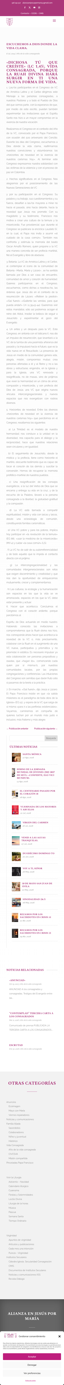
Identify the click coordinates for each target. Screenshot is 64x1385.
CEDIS (34, 13)
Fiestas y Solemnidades (21, 1194)
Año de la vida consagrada (28, 54)
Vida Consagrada (15, 1145)
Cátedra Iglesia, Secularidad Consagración (30, 1261)
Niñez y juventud (17, 1136)
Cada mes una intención (21, 1248)
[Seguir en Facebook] (25, 7)
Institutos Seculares (16, 1257)
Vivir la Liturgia (13, 1177)
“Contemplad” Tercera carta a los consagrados (31, 1015)
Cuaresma (14, 1190)
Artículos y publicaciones (21, 1244)
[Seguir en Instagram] (39, 7)
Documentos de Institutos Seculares (27, 1270)
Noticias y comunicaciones (20, 1119)
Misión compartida (18, 1158)
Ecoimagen (14, 1106)
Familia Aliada (13, 1123)
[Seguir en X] (29, 7)
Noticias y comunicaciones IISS (24, 1274)
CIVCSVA (13, 1154)
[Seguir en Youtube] (34, 7)
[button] (59, 1336)
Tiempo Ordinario (17, 1220)
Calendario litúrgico (18, 1186)
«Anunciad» (17, 980)
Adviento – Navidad (19, 1182)
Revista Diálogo (17, 1279)
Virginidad (11, 1235)
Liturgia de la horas (18, 1203)
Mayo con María (17, 1110)
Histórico (13, 1141)
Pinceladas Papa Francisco (19, 1162)
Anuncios (11, 1102)
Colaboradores (16, 1132)
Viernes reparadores (19, 1115)
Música (12, 1208)
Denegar (32, 1365)
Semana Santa (16, 1216)
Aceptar (32, 1356)
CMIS (41, 13)
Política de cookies (30, 1380)
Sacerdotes (14, 1128)
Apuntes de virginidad (20, 1240)
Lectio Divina (15, 1199)
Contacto (25, 13)
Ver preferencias (32, 1373)
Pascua (12, 1212)
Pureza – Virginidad (18, 1253)
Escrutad (16, 1045)
